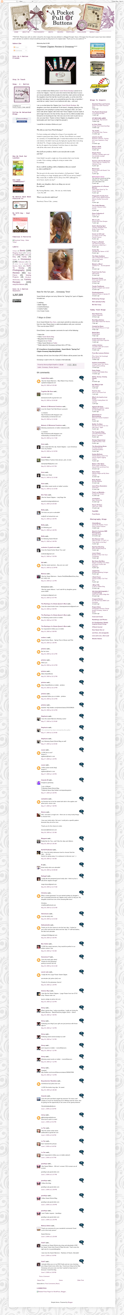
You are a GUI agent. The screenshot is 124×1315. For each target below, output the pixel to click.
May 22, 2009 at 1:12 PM (49, 581)
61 (81, 1209)
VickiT (43, 1242)
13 (81, 546)
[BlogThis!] (70, 365)
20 (81, 636)
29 (81, 737)
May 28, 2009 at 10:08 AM (49, 870)
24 (81, 681)
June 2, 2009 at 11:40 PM (49, 1219)
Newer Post (40, 1280)
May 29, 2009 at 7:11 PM (48, 1039)
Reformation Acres (98, 176)
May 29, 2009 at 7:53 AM (49, 951)
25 (81, 692)
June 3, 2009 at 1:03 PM (48, 1255)
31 (81, 763)
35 (81, 837)
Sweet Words (46, 337)
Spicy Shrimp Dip (97, 500)
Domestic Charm (97, 278)
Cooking (17, 255)
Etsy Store (52, 322)
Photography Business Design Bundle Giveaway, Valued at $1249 (100, 610)
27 (81, 715)
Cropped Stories (97, 599)
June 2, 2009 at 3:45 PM (48, 1146)
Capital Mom (45, 378)
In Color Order (96, 124)
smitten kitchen (97, 345)
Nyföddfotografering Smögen (100, 572)
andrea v (44, 637)
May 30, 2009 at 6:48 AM (49, 1090)
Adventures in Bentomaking (96, 415)
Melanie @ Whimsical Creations (51, 406)
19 (81, 625)
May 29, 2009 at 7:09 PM (49, 1015)
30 (81, 748)
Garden (15, 259)
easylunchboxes (18, 284)
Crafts (26, 255)
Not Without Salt (97, 384)
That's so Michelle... (98, 492)
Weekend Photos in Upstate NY (101, 294)
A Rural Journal (97, 627)
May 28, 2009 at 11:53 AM (49, 919)
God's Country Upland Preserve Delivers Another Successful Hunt (101, 199)
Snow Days (95, 487)
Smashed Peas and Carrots (101, 104)
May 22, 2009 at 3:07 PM (49, 597)
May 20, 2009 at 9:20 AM (49, 385)
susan (43, 750)
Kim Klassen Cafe (98, 539)
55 (81, 1127)
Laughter (26, 264)
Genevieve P (45, 957)
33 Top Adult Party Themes (99, 132)
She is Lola (95, 220)
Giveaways (45, 367)
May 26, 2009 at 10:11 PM (49, 654)
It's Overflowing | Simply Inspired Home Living (100, 623)
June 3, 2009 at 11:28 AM (49, 1236)
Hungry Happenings (98, 440)
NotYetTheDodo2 (46, 849)
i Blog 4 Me (95, 585)
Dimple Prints (96, 153)
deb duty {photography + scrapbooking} (100, 592)
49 (81, 1044)
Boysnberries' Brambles (49, 1081)
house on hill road (98, 234)
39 (81, 891)
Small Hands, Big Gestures (99, 119)
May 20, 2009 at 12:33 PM (49, 451)
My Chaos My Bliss (98, 561)
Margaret (44, 838)
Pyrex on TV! (96, 215)
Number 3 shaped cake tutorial (100, 288)
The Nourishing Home (99, 446)
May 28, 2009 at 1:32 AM (49, 832)
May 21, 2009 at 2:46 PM (49, 519)
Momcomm (95, 169)
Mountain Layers (96, 534)
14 (81, 561)
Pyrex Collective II (98, 213)
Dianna (43, 812)
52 (81, 1079)
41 (81, 923)
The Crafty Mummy (98, 205)
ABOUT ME (25, 32)
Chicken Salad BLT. (97, 315)
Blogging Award (17, 253)
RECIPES (60, 32)
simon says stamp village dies (100, 594)
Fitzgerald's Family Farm (100, 196)
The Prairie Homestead (99, 112)
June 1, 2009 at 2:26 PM (48, 1109)
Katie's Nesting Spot (99, 226)
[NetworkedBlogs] (22, 118)
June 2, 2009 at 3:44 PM (48, 1135)
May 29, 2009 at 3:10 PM (49, 1001)
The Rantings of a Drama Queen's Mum (54, 604)
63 (81, 1241)
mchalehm (44, 799)
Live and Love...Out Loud (100, 635)
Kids (29, 262)
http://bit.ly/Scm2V (55, 351)
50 (81, 1055)
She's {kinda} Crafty (98, 301)
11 (81, 523)
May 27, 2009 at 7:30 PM (49, 806)
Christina (44, 893)
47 (81, 1019)
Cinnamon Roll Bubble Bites (100, 372)
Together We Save (47, 391)
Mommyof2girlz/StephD (50, 364)
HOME (16, 32)
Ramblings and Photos (99, 619)
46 (81, 1006)
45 (81, 989)
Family (24, 257)
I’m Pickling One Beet (98, 113)
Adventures (45, 913)
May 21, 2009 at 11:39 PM (49, 567)
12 (81, 535)
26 (81, 703)
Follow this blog (21, 121)
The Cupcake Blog (98, 432)
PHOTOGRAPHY (39, 32)
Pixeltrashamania (97, 292)
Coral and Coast (97, 616)
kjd (42, 562)
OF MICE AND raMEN (99, 118)
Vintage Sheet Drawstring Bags (101, 126)
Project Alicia (96, 607)
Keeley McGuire (97, 454)
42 (81, 942)
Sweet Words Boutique (66, 91)
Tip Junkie (95, 130)
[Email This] (68, 365)
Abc (93, 380)
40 (81, 912)
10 (81, 508)
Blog (52, 337)
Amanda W (44, 780)
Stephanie (44, 716)
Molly (43, 510)
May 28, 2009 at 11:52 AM (49, 907)
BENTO (50, 32)
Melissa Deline (46, 1225)
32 (81, 779)
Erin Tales (44, 495)
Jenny (43, 1115)
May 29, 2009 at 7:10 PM (49, 1028)
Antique (15, 251)
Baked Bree (96, 332)
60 (81, 1194)
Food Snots (96, 514)
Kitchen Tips (18, 264)
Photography (19, 270)
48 (81, 1033)
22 (81, 658)
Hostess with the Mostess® (101, 161)
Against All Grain (97, 406)
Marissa (43, 573)
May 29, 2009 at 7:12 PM (49, 1062)
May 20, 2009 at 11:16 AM (49, 419)
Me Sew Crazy (96, 304)
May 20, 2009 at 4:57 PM (49, 466)
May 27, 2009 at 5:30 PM (49, 793)
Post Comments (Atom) (52, 1283)
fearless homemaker (98, 362)
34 (81, 811)
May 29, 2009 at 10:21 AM (49, 966)
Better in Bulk (96, 146)
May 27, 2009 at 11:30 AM (49, 744)
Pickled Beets (96, 334)
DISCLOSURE (81, 32)
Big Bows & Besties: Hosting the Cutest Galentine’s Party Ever (100, 140)
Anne (43, 444)
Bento (22, 250)
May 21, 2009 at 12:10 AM (49, 477)
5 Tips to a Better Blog (98, 586)
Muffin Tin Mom (97, 424)
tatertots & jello (97, 137)
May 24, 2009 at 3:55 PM (49, 609)
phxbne (43, 648)
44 (81, 970)
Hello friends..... (96, 273)
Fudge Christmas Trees (98, 441)
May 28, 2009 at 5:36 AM (49, 843)
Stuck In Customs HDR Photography (99, 531)
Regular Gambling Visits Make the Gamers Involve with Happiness (100, 564)
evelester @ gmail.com (48, 547)
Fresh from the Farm (98, 272)
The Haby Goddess (98, 256)
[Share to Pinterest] (76, 365)
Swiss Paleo (96, 472)
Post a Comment (44, 1276)
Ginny (43, 1008)
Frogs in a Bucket (98, 242)
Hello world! (95, 386)
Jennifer (44, 457)
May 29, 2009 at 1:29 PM (49, 985)
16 (81, 585)
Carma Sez (95, 250)
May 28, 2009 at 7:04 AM (49, 858)
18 (81, 614)
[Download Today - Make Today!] (22, 242)
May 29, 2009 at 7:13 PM (49, 1075)
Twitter (50, 341)
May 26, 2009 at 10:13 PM (49, 687)
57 (81, 1151)
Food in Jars (96, 391)
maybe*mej (95, 571)
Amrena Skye (45, 991)
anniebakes (96, 498)
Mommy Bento (17, 266)
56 (81, 1140)
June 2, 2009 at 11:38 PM (49, 1189)
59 (81, 1179)
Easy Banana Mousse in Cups (100, 328)
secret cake (45, 972)
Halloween (21, 262)
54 (81, 1113)
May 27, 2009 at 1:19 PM (49, 759)
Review (51, 367)
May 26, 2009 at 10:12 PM (49, 665)
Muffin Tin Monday (22, 267)
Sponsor (56, 367)
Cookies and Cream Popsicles (100, 340)
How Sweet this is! (98, 630)
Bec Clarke (44, 944)
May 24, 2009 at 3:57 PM (49, 620)
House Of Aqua (97, 505)
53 (81, 1094)
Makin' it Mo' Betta (98, 464)
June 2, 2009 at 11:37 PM (49, 1174)
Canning (28, 253)
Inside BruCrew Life (98, 339)
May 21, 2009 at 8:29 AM (49, 504)
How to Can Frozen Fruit (99, 392)
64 (81, 1260)
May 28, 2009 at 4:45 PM (49, 937)
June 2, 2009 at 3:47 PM (48, 1157)
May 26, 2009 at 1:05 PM (49, 642)
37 (81, 863)
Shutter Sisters (97, 638)
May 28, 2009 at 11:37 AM (49, 887)
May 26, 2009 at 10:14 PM (49, 710)
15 (81, 572)
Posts (17, 47)
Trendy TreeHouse (98, 286)
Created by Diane (97, 326)
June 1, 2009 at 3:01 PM (48, 1122)
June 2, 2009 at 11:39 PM (49, 1204)
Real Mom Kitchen (98, 320)
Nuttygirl (44, 876)
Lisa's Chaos (96, 553)
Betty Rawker (96, 480)
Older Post (80, 1280)
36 (81, 848)
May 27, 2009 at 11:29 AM (49, 721)
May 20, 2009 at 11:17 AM (49, 438)
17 (81, 602)
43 (81, 955)
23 (81, 670)
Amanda (44, 1096)
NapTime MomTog (98, 547)
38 (81, 875)
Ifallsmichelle (45, 925)
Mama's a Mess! (97, 264)
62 (81, 1224)
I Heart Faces (96, 577)
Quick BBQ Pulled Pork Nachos (101, 321)
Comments (18, 50)
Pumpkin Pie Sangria (98, 494)
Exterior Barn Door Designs (99, 221)
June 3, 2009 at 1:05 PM (48, 1272)
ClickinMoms (96, 523)
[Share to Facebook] (74, 365)
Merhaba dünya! (96, 148)
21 (81, 647)
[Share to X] (72, 365)
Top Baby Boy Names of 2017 (100, 251)
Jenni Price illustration (99, 486)
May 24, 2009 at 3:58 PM (49, 631)
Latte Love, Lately (97, 506)
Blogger (70, 1302)
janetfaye (44, 1163)
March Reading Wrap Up (99, 548)
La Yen (43, 1128)
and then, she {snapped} (100, 633)
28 (81, 726)
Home (61, 1280)
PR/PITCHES (70, 32)
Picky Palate (96, 370)
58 (81, 1162)
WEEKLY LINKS (94, 32)
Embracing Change (98, 299)
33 (81, 797)
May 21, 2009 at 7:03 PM (49, 556)
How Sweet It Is (97, 314)
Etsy (14, 257)
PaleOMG (95, 511)
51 (81, 1066)
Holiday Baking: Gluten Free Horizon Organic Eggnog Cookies (100, 457)
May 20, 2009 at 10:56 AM (49, 400)
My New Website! (97, 481)
